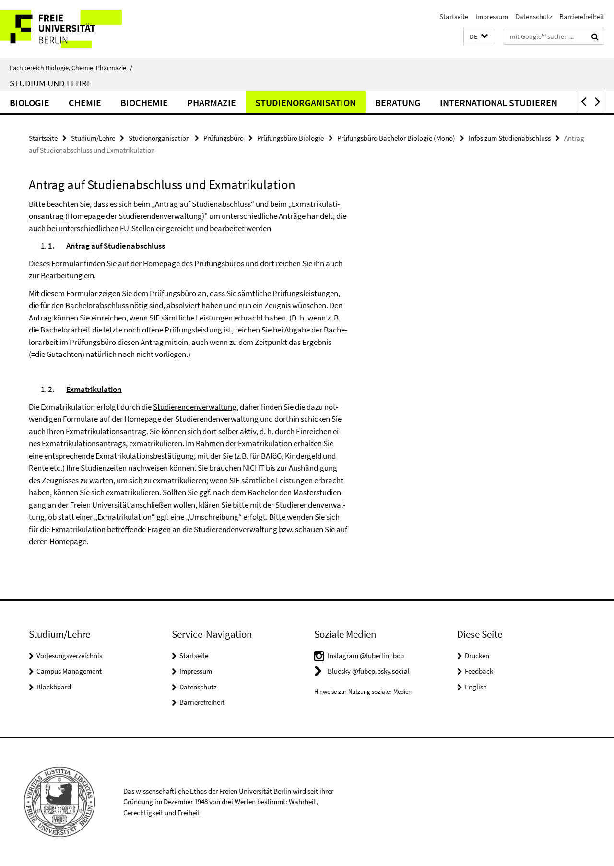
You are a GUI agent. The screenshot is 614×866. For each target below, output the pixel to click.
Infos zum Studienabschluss (510, 137)
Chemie (85, 102)
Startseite (453, 16)
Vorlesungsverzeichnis (69, 655)
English (476, 686)
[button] (478, 37)
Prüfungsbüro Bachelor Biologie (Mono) (396, 137)
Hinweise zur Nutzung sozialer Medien (363, 692)
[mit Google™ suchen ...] (595, 36)
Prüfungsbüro (223, 137)
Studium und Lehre (51, 83)
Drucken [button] (477, 655)
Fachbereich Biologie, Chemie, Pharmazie (71, 67)
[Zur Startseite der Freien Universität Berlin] (80, 29)
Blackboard (53, 686)
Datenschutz (533, 16)
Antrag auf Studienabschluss (203, 204)
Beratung (398, 102)
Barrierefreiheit (581, 16)
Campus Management (69, 671)
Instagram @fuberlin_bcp (366, 655)
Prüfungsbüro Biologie (290, 137)
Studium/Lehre (93, 137)
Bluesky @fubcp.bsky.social (369, 671)
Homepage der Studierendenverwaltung (191, 419)
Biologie (29, 102)
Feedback (479, 671)
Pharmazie (211, 102)
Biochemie (144, 102)
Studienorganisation (305, 102)
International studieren (498, 102)
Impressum (491, 16)
